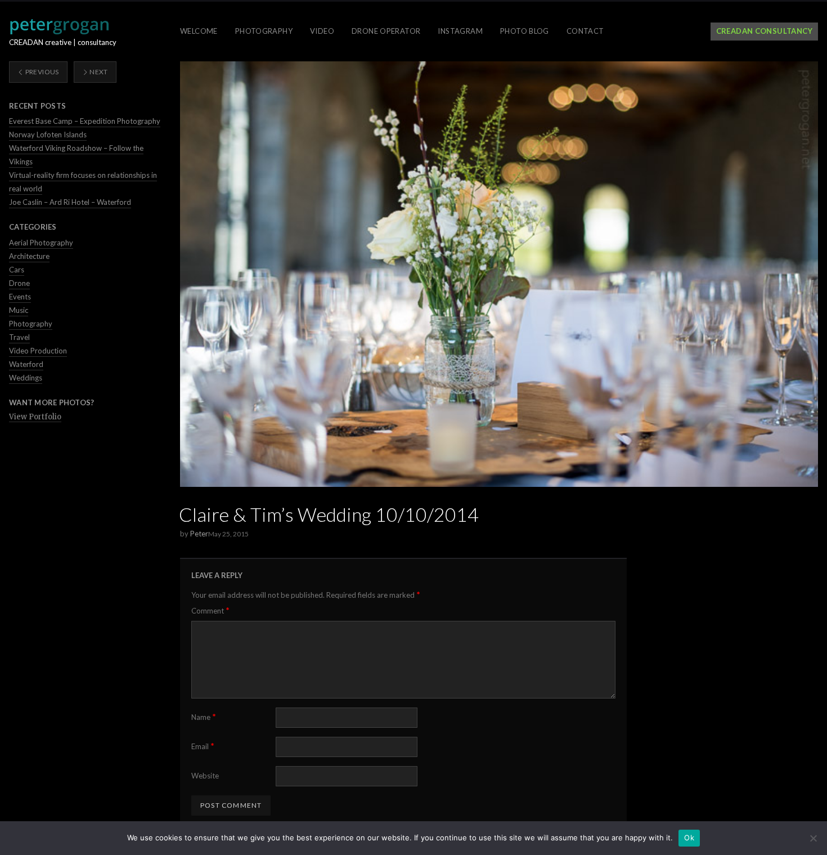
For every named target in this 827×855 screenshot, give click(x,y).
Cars (16, 269)
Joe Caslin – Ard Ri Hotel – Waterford (70, 202)
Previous (41, 72)
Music (18, 310)
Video (322, 30)
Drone (19, 283)
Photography (264, 30)
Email (202, 746)
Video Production (38, 350)
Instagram (460, 30)
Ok (689, 837)
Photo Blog (524, 30)
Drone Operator (386, 30)
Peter (199, 533)
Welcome (199, 30)
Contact (585, 30)
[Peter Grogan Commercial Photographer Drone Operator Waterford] (59, 26)
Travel (19, 337)
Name (203, 717)
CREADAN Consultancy (764, 30)
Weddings (25, 377)
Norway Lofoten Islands (48, 134)
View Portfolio (35, 417)
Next (98, 72)
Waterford (26, 364)
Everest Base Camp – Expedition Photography (84, 121)
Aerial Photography (41, 242)
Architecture (29, 256)
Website (205, 775)
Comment (210, 610)
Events (20, 296)
